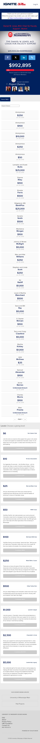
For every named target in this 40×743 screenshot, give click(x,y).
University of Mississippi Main (20, 697)
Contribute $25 (20, 499)
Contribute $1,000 (20, 625)
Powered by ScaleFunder (30, 730)
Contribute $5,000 (20, 679)
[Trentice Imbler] (14, 89)
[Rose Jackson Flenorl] (8, 89)
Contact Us (5, 725)
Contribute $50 (20, 526)
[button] (3, 42)
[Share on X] (15, 57)
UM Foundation (7, 723)
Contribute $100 (20, 550)
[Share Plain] (32, 57)
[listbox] (20, 42)
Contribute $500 (20, 599)
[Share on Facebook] (8, 57)
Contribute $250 (20, 576)
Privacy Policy (6, 721)
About (4, 720)
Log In (35, 4)
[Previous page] (15, 419)
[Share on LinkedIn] (23, 57)
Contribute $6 (20, 448)
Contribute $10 (20, 475)
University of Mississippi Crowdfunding (14, 714)
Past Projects (20, 704)
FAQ (3, 718)
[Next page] (25, 419)
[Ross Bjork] (27, 89)
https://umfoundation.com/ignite (20, 18)
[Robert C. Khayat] (20, 89)
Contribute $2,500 (20, 652)
